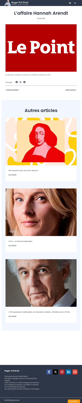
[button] (70, 3)
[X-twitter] (55, 371)
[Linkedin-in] (68, 371)
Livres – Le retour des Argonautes (20, 241)
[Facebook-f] (49, 371)
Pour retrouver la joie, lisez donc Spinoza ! (23, 170)
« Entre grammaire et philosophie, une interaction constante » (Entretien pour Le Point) (39, 312)
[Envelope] (75, 371)
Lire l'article (12, 174)
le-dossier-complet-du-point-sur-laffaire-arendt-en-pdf (28, 75)
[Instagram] (62, 371)
